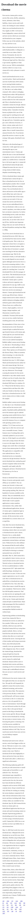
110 (7, 909)
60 (20, 907)
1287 (4, 913)
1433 (20, 911)
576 (3, 907)
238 (3, 901)
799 (24, 903)
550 (7, 905)
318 (7, 907)
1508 (12, 907)
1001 (21, 901)
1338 (20, 909)
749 (11, 909)
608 (16, 909)
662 (3, 909)
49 (16, 911)
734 (12, 905)
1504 (8, 901)
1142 (17, 901)
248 (12, 911)
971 (3, 905)
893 (20, 903)
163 (24, 905)
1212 (15, 903)
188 (20, 905)
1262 (17, 907)
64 (3, 903)
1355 (4, 911)
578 (11, 903)
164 (7, 903)
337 (12, 901)
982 (16, 905)
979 (8, 911)
